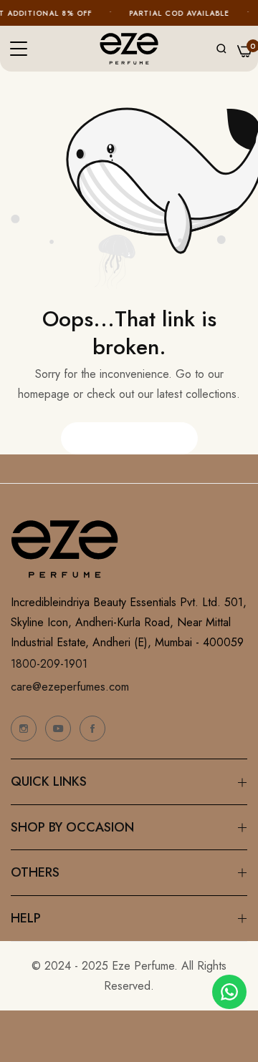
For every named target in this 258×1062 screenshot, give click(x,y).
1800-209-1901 (49, 664)
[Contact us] (229, 992)
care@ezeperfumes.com (70, 686)
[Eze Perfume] (129, 49)
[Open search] (221, 48)
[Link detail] (24, 728)
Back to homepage (129, 438)
